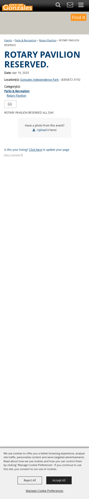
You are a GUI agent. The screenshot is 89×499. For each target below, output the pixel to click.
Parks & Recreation (25, 40)
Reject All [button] (30, 480)
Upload (42, 130)
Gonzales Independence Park (39, 79)
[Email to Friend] (10, 104)
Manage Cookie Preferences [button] (44, 491)
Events (8, 40)
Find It (78, 17)
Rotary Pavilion (47, 40)
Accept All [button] (59, 480)
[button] (60, 6)
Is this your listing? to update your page (36, 149)
